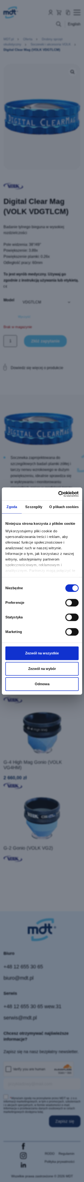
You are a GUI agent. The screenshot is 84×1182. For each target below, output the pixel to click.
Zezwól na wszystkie (42, 653)
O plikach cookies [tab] (64, 507)
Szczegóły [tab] (33, 507)
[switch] (72, 602)
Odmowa (42, 684)
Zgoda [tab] (12, 507)
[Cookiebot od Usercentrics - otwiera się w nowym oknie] (59, 494)
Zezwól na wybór (42, 669)
